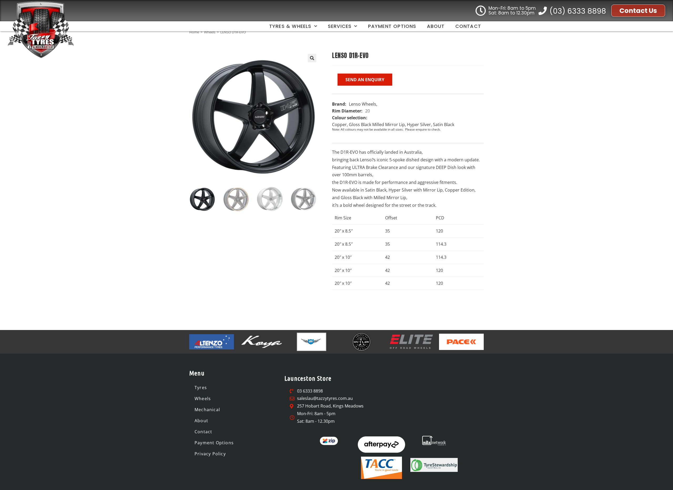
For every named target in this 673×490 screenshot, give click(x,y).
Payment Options (392, 26)
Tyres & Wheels (290, 26)
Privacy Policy (210, 454)
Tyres (201, 387)
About (436, 26)
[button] (312, 58)
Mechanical (207, 409)
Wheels (209, 32)
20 (367, 111)
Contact (468, 26)
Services (340, 26)
